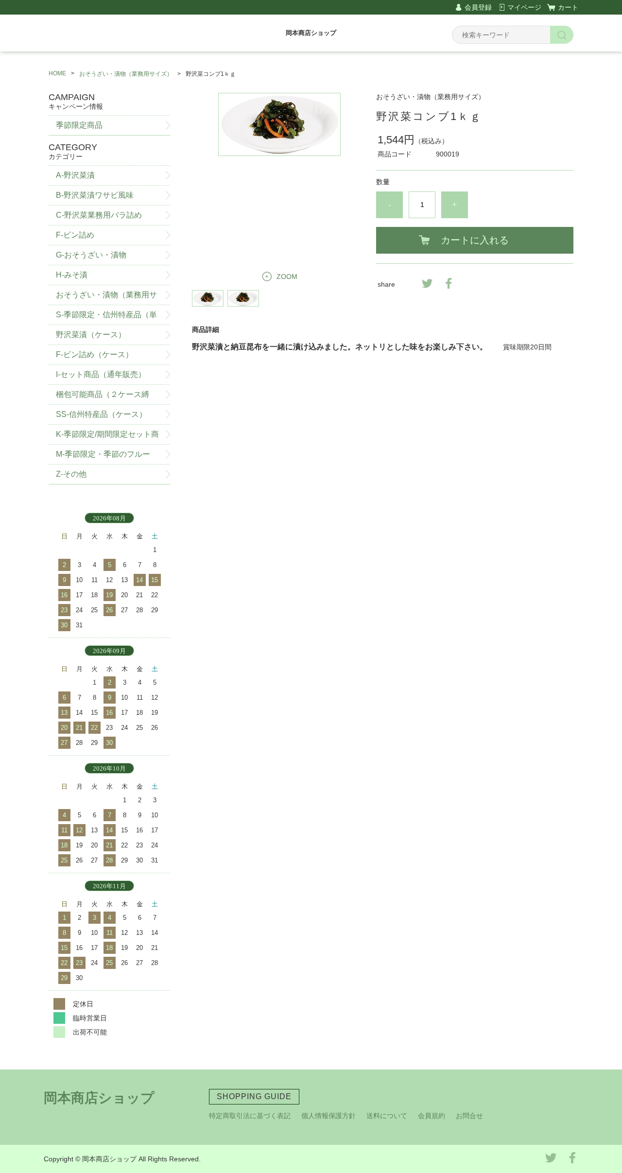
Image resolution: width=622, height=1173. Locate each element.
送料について (386, 1116)
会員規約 (431, 1116)
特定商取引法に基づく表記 (250, 1116)
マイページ (524, 7)
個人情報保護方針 (328, 1116)
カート (568, 7)
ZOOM (286, 276)
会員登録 (478, 7)
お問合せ (469, 1116)
